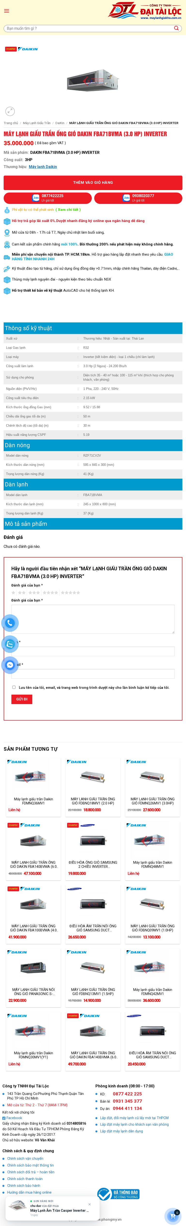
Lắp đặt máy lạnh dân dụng (121, 1131)
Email (17, 665)
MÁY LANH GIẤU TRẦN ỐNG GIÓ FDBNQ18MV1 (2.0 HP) (93, 801)
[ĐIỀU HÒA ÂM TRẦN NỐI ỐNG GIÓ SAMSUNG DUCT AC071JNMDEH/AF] (93, 904)
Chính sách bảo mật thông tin (30, 1165)
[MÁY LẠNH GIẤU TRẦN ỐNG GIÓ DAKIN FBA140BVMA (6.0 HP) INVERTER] (33, 841)
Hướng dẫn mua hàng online (29, 1192)
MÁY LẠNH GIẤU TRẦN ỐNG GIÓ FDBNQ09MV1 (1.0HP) (153, 928)
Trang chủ (11, 123)
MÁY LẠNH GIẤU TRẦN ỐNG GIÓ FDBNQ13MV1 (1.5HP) (93, 992)
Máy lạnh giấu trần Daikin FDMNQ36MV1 (33, 801)
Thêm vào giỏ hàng (93, 182)
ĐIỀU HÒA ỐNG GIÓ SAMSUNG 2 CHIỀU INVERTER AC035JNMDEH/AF (93, 865)
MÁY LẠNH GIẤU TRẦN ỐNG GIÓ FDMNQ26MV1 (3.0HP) (153, 801)
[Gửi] (176, 28)
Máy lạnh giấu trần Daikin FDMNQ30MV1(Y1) (33, 1055)
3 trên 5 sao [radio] (33, 593)
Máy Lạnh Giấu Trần (37, 123)
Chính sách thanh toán (25, 1179)
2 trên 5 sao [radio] (21, 593)
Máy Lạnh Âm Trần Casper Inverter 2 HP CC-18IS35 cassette (59, 1210)
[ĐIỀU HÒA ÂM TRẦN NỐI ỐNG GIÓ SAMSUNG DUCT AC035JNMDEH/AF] (152, 1031)
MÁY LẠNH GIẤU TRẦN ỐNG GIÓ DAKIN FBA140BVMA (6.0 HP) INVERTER (33, 865)
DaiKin (59, 123)
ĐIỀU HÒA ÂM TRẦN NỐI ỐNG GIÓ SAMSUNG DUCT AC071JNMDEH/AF (93, 928)
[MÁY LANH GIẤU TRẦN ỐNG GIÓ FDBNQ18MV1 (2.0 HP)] (93, 777)
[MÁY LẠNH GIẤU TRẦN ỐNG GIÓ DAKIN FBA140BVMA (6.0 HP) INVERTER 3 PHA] (93, 1031)
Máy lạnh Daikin (43, 166)
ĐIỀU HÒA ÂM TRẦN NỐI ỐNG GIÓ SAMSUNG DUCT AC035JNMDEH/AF (152, 1055)
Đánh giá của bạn (27, 585)
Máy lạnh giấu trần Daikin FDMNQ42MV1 (152, 992)
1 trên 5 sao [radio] (12, 593)
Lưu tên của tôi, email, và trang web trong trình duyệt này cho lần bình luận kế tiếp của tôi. (94, 688)
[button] (6, 11)
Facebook (14, 1118)
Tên (16, 642)
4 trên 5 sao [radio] (49, 593)
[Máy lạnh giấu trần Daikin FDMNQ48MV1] (152, 841)
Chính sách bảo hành (23, 1186)
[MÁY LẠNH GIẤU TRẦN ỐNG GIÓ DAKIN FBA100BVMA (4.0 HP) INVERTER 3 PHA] (33, 904)
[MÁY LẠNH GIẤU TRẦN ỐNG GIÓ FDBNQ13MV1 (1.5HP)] (93, 968)
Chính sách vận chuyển (25, 1159)
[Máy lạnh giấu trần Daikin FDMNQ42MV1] (152, 968)
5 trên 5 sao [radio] (69, 593)
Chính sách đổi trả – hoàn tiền (30, 1172)
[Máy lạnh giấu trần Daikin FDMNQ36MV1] (33, 777)
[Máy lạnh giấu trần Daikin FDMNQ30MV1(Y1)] (33, 1031)
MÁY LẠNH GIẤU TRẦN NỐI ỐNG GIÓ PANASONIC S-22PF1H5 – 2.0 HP (33, 992)
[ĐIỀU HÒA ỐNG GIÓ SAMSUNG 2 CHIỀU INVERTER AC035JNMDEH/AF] (93, 841)
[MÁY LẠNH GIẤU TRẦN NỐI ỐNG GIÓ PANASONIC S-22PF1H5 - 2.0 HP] (33, 968)
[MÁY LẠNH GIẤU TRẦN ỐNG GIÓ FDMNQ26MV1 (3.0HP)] (152, 777)
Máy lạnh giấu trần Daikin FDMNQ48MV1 (152, 865)
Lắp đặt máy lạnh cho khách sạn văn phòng (134, 1124)
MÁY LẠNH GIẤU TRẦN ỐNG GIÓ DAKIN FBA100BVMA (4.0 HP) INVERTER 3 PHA (33, 928)
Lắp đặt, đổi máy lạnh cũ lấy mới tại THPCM (134, 1118)
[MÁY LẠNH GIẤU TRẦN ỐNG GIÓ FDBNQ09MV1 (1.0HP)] (152, 904)
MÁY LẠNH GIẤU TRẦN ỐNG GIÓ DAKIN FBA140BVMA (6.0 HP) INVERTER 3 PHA (93, 1055)
